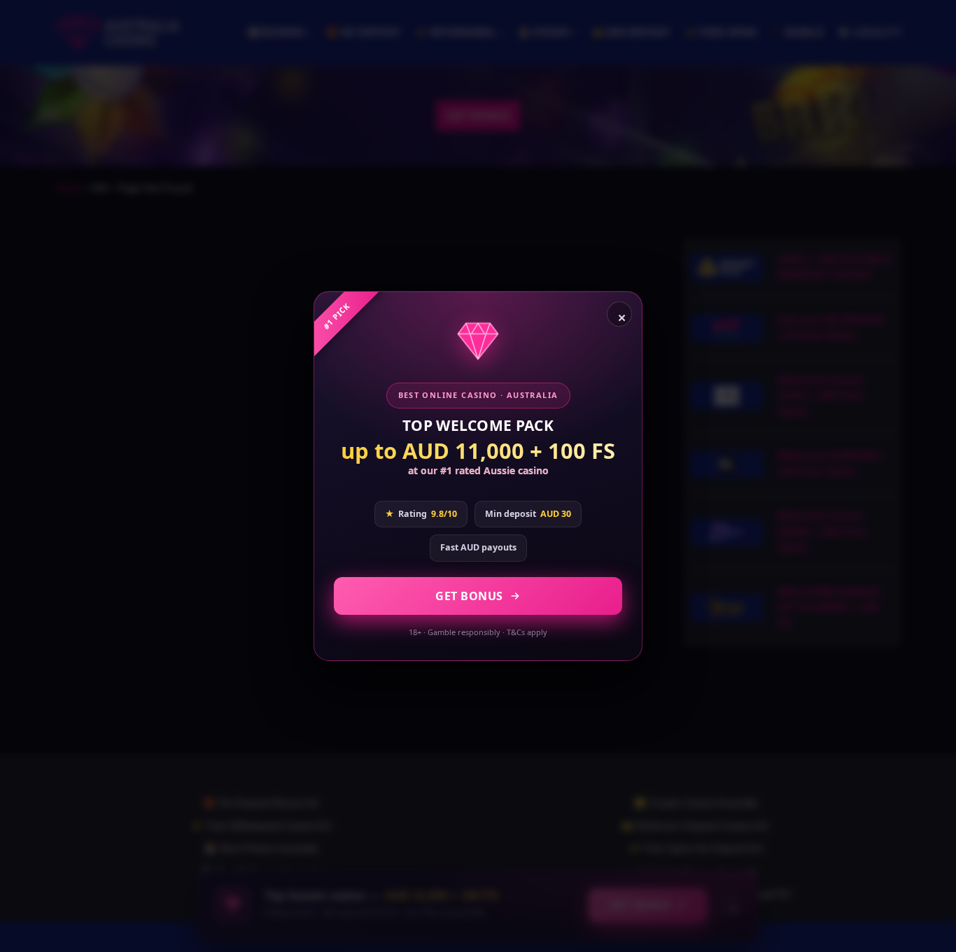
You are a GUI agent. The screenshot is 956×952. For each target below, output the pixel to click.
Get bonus (469, 596)
